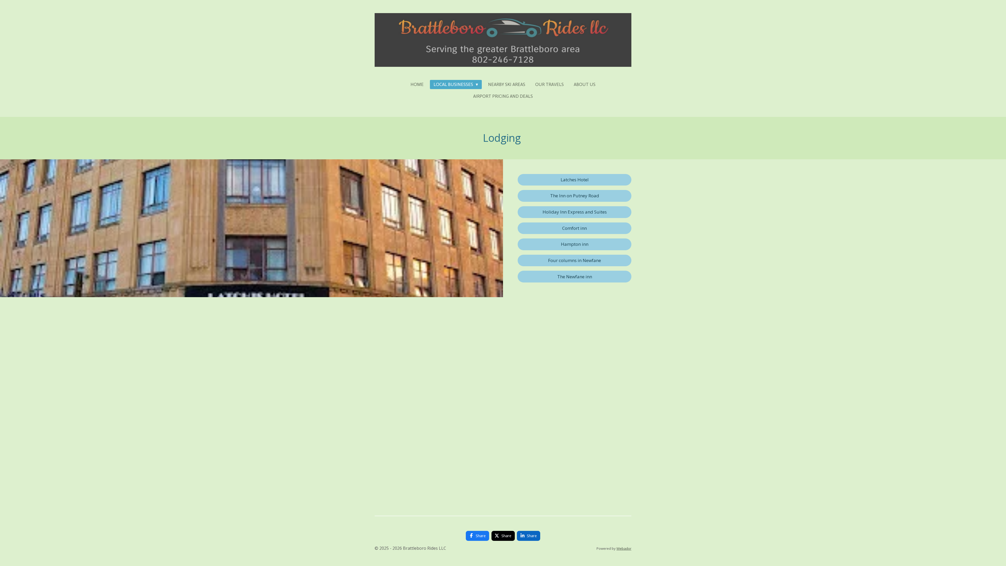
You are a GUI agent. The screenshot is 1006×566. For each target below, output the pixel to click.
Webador (623, 548)
